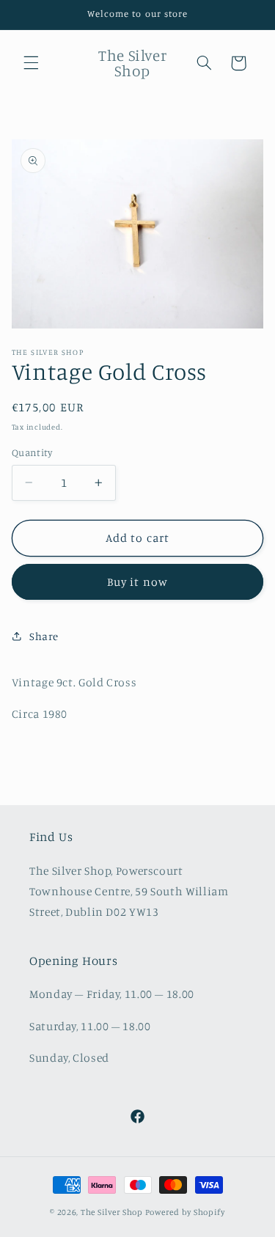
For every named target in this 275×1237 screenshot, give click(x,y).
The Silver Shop (112, 1212)
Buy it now (137, 582)
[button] (31, 63)
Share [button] (44, 636)
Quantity (32, 452)
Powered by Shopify (185, 1212)
